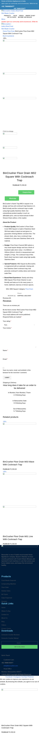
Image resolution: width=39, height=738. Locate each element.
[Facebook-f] (3, 572)
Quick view (10, 458)
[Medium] (34, 572)
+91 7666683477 (7, 6)
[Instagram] (9, 572)
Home (5, 31)
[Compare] (5, 458)
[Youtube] (19, 572)
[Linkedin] (24, 572)
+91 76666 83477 (19, 8)
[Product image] (19, 518)
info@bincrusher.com (11, 666)
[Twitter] (29, 572)
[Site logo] (13, 12)
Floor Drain (11, 31)
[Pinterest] (14, 572)
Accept (3, 687)
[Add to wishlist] (15, 458)
